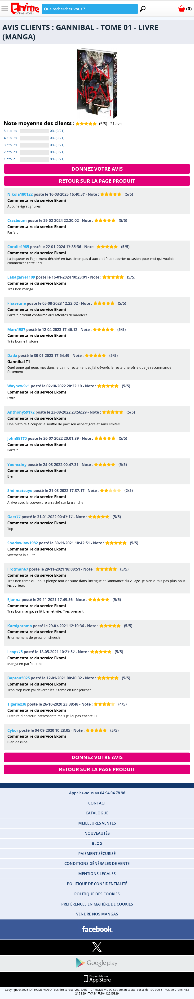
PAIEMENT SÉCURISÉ (97, 853)
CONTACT (97, 803)
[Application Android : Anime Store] (97, 963)
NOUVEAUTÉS (97, 833)
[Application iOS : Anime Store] (97, 979)
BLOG (97, 843)
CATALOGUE (97, 813)
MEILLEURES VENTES (97, 823)
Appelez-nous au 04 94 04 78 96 (97, 793)
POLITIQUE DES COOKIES (97, 894)
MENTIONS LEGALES (97, 873)
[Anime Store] (25, 8)
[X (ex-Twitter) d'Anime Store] (97, 947)
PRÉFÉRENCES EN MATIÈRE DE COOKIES (97, 904)
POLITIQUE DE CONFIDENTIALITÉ (97, 883)
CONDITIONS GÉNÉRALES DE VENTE (97, 863)
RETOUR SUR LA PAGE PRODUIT (97, 181)
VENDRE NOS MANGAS (97, 914)
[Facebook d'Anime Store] (97, 929)
